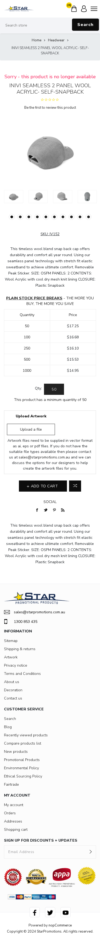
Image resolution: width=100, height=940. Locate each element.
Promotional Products (22, 759)
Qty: (38, 388)
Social (50, 501)
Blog (8, 726)
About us (11, 681)
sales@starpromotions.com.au (44, 457)
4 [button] (37, 217)
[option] (13, 196)
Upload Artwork (31, 416)
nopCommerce (60, 925)
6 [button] (54, 217)
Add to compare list (75, 486)
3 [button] (28, 217)
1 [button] (11, 217)
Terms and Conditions (22, 673)
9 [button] (80, 217)
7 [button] (63, 217)
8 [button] (71, 217)
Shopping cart (15, 829)
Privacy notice (15, 665)
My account (13, 804)
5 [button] (46, 217)
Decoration (13, 690)
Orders (10, 813)
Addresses (13, 821)
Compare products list (22, 743)
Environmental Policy (21, 768)
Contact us (13, 698)
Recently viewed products (26, 735)
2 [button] (20, 217)
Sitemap (11, 640)
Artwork (11, 657)
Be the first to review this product (50, 107)
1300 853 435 (25, 621)
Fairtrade (11, 784)
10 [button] (88, 217)
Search (85, 25)
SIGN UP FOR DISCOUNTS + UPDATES (40, 840)
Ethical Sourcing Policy (23, 776)
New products (16, 751)
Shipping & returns (19, 649)
